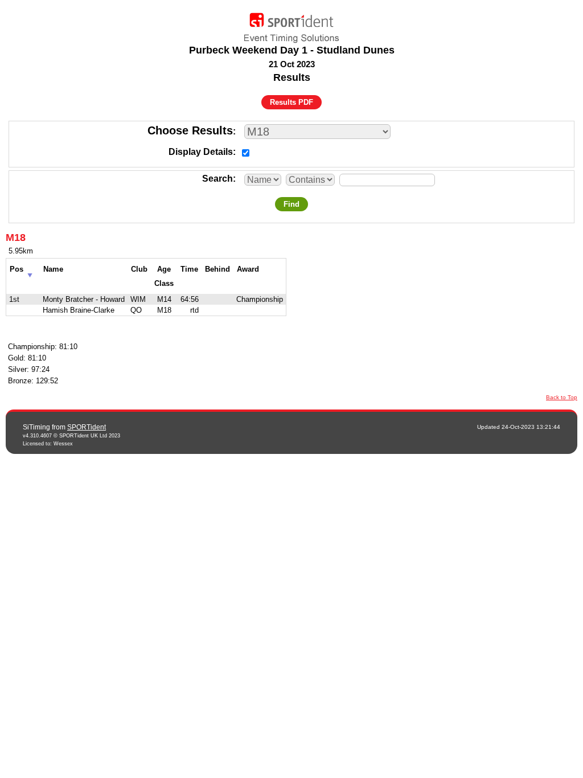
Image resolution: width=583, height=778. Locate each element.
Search (217, 178)
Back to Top (561, 397)
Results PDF (291, 102)
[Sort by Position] (29, 272)
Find (291, 204)
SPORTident (86, 427)
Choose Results (190, 130)
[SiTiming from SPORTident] (291, 25)
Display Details (201, 152)
